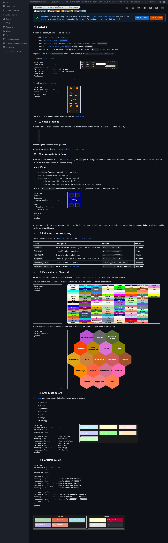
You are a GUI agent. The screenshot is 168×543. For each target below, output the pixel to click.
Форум (8, 31)
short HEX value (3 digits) (53, 46)
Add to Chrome (141, 17)
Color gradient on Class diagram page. (74, 149)
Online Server (11, 15)
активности (75, 2)
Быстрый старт (12, 11)
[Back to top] (35, 121)
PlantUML (38, 7)
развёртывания (118, 2)
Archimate (37, 398)
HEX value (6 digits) (51, 40)
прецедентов (54, 2)
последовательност (38, 2)
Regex (144, 2)
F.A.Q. (8, 23)
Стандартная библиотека (16, 43)
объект (107, 2)
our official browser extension (103, 16)
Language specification (55, 7)
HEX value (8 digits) (51, 43)
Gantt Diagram (49, 58)
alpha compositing (71, 43)
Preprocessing (64, 238)
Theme (8, 35)
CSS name (64, 37)
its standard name (49, 37)
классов (65, 2)
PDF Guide (10, 47)
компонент (86, 2)
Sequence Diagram (51, 83)
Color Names (73, 7)
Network (152, 2)
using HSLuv (74, 266)
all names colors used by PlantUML (87, 277)
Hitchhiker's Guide (13, 51)
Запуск (8, 19)
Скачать (9, 27)
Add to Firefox (156, 17)
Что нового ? (11, 7)
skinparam (80, 116)
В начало (10, 2)
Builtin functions (85, 238)
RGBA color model (88, 43)
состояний (97, 2)
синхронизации (133, 2)
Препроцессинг (12, 39)
